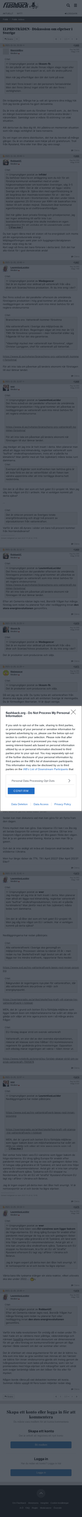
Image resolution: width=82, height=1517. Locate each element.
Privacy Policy (62, 804)
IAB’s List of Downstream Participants (45, 769)
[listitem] (41, 781)
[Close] (74, 713)
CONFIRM (21, 790)
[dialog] (41, 758)
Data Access (41, 804)
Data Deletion (19, 804)
